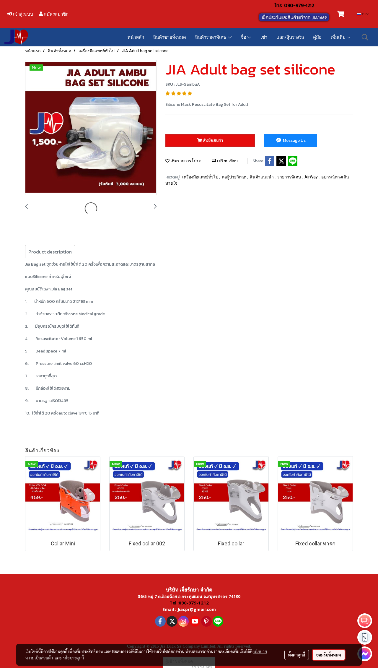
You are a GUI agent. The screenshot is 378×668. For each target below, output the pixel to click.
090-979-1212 (299, 5)
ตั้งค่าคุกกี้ (296, 654)
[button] (365, 37)
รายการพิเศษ (289, 177)
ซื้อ (244, 37)
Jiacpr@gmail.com (196, 609)
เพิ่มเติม (339, 37)
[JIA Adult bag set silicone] (90, 128)
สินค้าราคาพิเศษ (211, 37)
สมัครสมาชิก (56, 14)
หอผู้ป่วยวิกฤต (234, 177)
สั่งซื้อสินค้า (212, 140)
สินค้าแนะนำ (262, 177)
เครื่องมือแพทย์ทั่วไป (200, 177)
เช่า (263, 37)
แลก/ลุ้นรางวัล (290, 37)
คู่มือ (317, 37)
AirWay (311, 177)
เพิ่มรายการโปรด (185, 160)
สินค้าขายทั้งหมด (169, 37)
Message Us (294, 140)
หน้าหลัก (136, 37)
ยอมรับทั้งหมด (328, 654)
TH (363, 14)
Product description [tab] (50, 251)
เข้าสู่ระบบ (22, 14)
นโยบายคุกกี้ (73, 657)
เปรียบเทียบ (227, 160)
